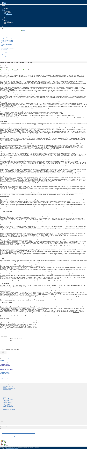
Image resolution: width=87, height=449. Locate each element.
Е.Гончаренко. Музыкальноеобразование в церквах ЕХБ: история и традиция (8, 399)
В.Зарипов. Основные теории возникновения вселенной (8, 402)
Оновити (2, 354)
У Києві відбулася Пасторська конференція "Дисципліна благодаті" (5, 373)
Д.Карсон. (8, 57)
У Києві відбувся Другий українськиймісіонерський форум (5, 367)
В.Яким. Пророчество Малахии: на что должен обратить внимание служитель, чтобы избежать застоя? (9, 408)
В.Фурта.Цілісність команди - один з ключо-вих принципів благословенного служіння (8, 52)
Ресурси (9, 358)
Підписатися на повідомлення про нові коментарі (10, 349)
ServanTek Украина (9, 448)
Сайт (11, 340)
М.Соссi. (6, 56)
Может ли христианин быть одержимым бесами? (10, 435)
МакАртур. (7, 41)
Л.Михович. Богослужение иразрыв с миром (8, 416)
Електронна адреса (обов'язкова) (16, 338)
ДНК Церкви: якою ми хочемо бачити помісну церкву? (7, 38)
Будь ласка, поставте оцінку (5, 70)
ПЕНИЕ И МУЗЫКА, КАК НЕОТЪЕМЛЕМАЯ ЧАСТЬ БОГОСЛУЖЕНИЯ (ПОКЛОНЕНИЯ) (18, 433)
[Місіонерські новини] (2, 381)
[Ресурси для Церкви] (4, 378)
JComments (43, 357)
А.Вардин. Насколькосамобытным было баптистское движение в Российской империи (9, 412)
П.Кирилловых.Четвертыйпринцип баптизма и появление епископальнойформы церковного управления (8, 405)
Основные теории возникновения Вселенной (16, 62)
